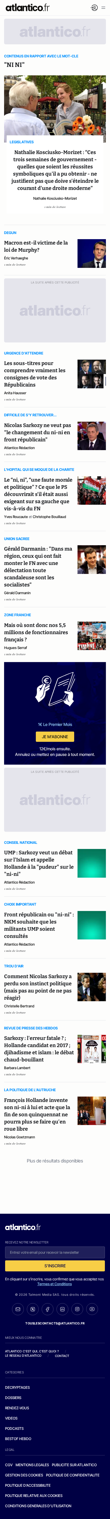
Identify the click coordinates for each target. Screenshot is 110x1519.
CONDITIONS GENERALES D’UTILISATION (38, 1506)
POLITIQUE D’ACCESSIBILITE (28, 1485)
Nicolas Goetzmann (19, 1137)
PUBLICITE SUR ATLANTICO (74, 1465)
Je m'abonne (55, 736)
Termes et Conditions (54, 1284)
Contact (62, 1356)
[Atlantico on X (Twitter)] (33, 1309)
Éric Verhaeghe (16, 258)
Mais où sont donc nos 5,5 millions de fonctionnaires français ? (36, 632)
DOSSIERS (13, 1397)
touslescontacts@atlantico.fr (55, 1323)
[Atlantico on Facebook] (47, 1309)
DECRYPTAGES (17, 1387)
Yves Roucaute (16, 516)
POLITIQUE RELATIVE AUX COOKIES (33, 1495)
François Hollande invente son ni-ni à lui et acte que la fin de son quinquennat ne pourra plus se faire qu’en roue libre (37, 1114)
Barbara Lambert (17, 1068)
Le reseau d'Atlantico (23, 1356)
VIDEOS (11, 1418)
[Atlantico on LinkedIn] (62, 1309)
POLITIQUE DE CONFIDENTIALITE (73, 1475)
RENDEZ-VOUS (17, 1408)
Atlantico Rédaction (19, 447)
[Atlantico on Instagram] (77, 1309)
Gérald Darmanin (17, 593)
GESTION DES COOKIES (24, 1475)
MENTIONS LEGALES (32, 1465)
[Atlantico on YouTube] (92, 1309)
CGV (9, 1465)
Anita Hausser (15, 393)
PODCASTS (14, 1428)
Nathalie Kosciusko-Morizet (55, 198)
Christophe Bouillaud (49, 516)
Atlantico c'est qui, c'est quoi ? (32, 1351)
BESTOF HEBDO (18, 1438)
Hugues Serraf (15, 647)
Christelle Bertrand (19, 1006)
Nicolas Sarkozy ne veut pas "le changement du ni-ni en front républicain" (37, 432)
